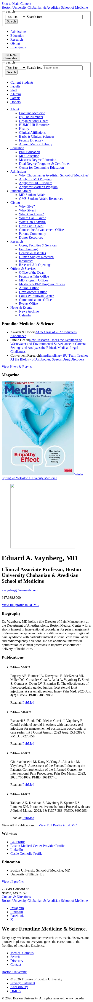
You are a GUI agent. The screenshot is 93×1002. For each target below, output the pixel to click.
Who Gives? (27, 210)
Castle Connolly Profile (26, 853)
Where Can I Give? (32, 218)
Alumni (15, 94)
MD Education (29, 156)
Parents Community (32, 233)
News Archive (29, 311)
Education (17, 35)
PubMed (28, 702)
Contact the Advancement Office (41, 230)
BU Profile (17, 842)
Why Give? (27, 206)
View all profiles (13, 881)
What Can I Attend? (32, 222)
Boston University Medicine (38, 478)
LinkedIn (16, 849)
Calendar (25, 315)
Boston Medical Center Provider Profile (37, 846)
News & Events (21, 307)
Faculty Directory (31, 140)
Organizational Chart (33, 121)
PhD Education (29, 152)
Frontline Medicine (32, 113)
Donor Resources (31, 237)
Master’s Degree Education (37, 160)
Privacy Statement (22, 983)
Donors (15, 102)
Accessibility (19, 987)
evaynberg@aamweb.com (19, 590)
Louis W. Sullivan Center (36, 296)
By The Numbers (31, 117)
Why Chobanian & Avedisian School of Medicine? (53, 175)
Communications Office (35, 300)
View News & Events (17, 366)
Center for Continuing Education (41, 167)
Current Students (21, 82)
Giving (15, 43)
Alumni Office (29, 288)
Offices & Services (23, 268)
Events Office (28, 303)
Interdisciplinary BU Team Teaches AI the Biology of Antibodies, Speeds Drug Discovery (49, 357)
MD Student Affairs (32, 195)
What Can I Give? (31, 214)
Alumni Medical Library (35, 144)
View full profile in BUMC (20, 605)
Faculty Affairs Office (34, 276)
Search (15, 957)
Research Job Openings (35, 265)
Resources (26, 261)
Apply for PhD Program (35, 183)
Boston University (14, 972)
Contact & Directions (16, 897)
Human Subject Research (36, 257)
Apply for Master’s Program (38, 187)
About (14, 109)
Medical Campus (22, 953)
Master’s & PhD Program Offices (42, 284)
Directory (16, 960)
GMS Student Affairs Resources (41, 198)
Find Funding (28, 249)
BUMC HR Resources (34, 125)
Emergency (18, 47)
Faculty (15, 86)
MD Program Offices (33, 280)
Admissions (18, 31)
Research (16, 39)
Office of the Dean (32, 272)
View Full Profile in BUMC (57, 825)
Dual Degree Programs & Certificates (44, 163)
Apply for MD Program (35, 179)
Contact (15, 964)
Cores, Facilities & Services (38, 245)
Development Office (33, 292)
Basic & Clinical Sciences (36, 136)
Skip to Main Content (16, 3)
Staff (13, 90)
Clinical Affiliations (32, 132)
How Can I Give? (31, 226)
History (24, 128)
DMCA (15, 991)
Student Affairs (20, 191)
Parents (15, 98)
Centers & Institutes (32, 253)
